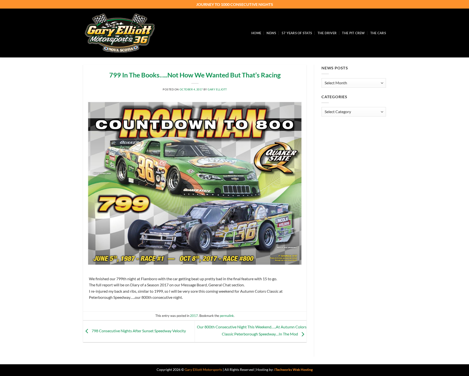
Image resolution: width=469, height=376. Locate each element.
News (271, 33)
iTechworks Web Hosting (293, 369)
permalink (227, 316)
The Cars (378, 33)
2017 (194, 316)
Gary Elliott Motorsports (203, 369)
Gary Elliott (217, 89)
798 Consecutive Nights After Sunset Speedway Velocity (138, 331)
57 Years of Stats (297, 33)
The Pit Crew (353, 33)
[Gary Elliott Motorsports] (119, 33)
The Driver (327, 33)
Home (256, 33)
